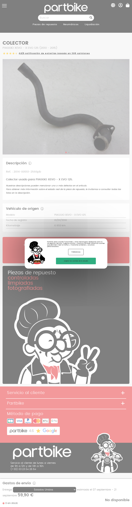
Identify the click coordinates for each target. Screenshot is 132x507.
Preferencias (76, 252)
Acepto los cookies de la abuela (76, 261)
